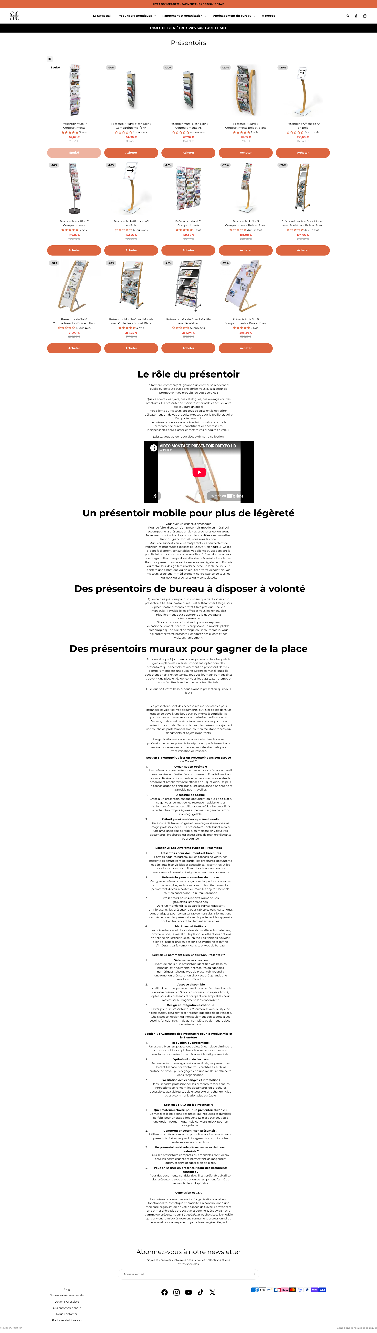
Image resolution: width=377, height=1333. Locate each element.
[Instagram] (176, 1292)
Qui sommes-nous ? (67, 1308)
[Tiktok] (200, 1292)
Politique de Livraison (66, 1320)
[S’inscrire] (253, 1274)
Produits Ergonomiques (135, 15)
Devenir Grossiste (67, 1301)
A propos (268, 15)
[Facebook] (164, 1292)
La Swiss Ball (102, 15)
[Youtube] (188, 1292)
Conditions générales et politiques (357, 1327)
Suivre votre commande (66, 1295)
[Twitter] (212, 1292)
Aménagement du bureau (232, 15)
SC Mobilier (15, 1327)
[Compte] (356, 16)
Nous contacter (66, 1314)
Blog (66, 1289)
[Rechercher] (348, 16)
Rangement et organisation (182, 15)
